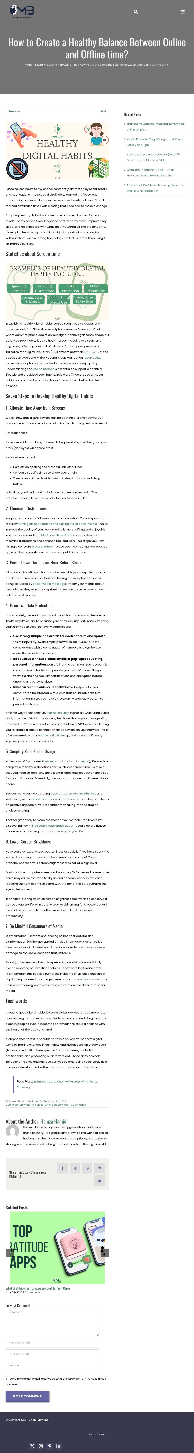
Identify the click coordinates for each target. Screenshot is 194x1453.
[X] (75, 1168)
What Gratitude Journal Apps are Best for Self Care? (50, 1247)
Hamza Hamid (17, 1101)
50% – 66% (91, 352)
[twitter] (32, 1446)
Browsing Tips (68, 65)
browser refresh (43, 546)
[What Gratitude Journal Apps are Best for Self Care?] (57, 1247)
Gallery (64, 1247)
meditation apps (45, 799)
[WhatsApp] (87, 1168)
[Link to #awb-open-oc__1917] (136, 12)
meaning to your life (69, 831)
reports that (92, 358)
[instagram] (41, 1446)
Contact (101, 1434)
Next (103, 111)
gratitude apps (72, 799)
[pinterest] (49, 1446)
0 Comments (78, 1104)
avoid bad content (88, 979)
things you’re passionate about (51, 826)
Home (29, 65)
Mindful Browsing (38, 1419)
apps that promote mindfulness (73, 793)
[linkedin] (58, 1446)
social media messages (50, 584)
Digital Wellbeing (46, 65)
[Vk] (99, 1180)
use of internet (43, 369)
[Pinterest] (99, 1168)
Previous (14, 111)
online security (58, 713)
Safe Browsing (60, 1104)
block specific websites (57, 535)
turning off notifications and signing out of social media (58, 524)
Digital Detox (44, 1104)
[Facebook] (62, 1168)
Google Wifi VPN (49, 735)
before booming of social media (66, 761)
